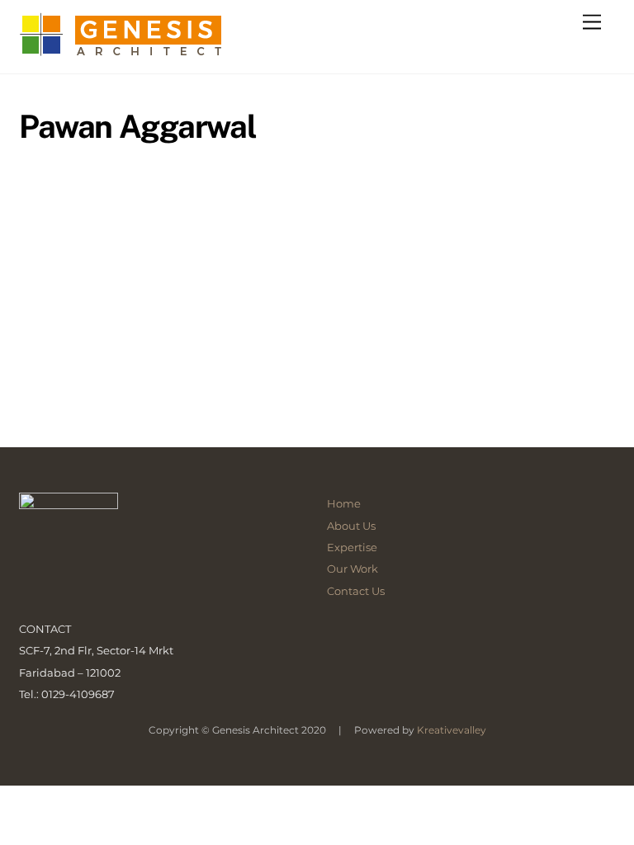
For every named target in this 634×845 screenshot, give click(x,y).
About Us (351, 525)
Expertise (352, 547)
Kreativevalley (451, 730)
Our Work (352, 568)
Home (344, 503)
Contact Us (356, 590)
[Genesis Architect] (133, 52)
